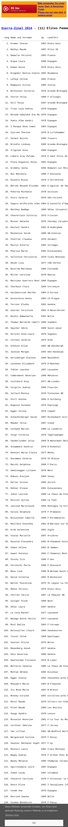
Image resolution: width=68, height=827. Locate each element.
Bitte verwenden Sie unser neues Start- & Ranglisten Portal (51, 6)
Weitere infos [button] (12, 815)
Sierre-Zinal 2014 (16, 28)
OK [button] (34, 823)
